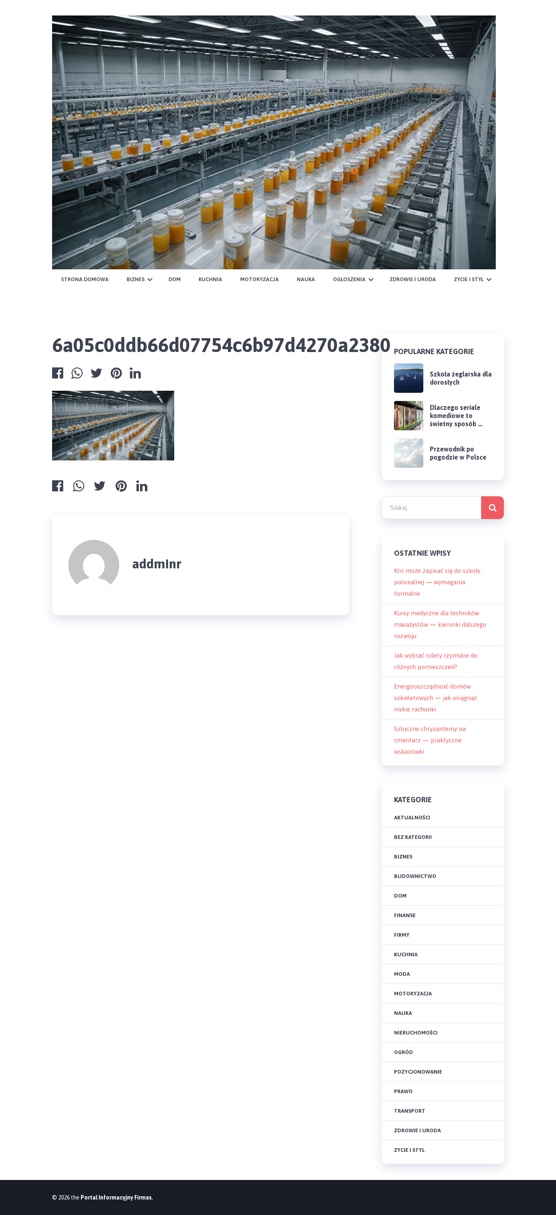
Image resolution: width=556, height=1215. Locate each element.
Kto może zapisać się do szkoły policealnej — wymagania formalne (437, 582)
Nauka (306, 279)
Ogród (403, 1052)
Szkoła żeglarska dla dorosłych (461, 378)
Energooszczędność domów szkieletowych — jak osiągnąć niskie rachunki (435, 698)
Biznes (135, 279)
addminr (157, 563)
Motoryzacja (259, 279)
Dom (175, 279)
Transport (409, 1111)
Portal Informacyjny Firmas (116, 1197)
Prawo (403, 1091)
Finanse (405, 915)
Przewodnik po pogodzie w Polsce (458, 453)
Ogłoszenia (349, 279)
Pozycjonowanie (418, 1072)
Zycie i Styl (469, 279)
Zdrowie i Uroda (413, 279)
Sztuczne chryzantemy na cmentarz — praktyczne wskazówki (430, 740)
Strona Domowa (85, 279)
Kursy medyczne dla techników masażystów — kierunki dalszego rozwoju (440, 624)
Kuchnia (210, 279)
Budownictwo (415, 876)
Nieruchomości (416, 1033)
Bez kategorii (413, 837)
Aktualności (412, 817)
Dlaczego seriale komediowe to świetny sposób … (456, 415)
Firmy (401, 935)
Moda (402, 974)
